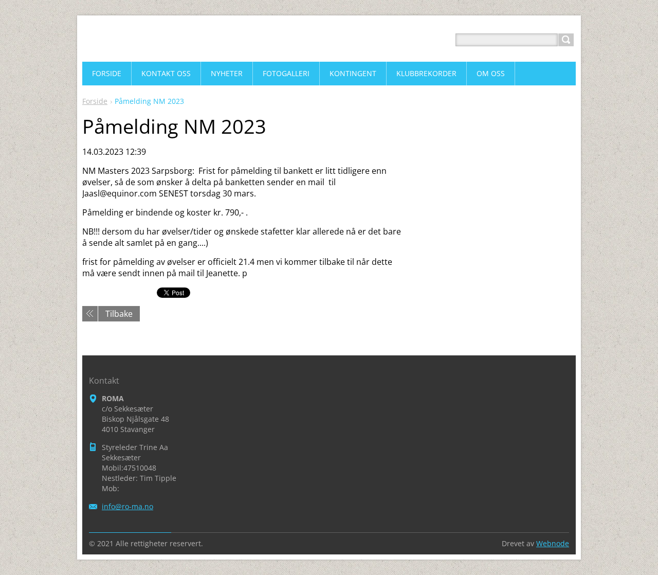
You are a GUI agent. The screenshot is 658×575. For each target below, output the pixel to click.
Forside (94, 101)
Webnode (552, 543)
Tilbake (119, 313)
